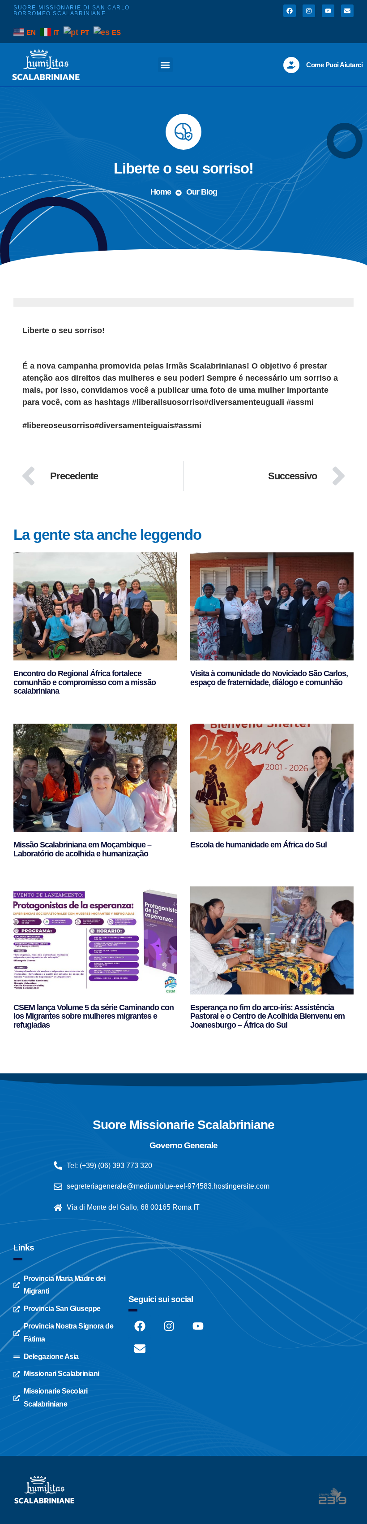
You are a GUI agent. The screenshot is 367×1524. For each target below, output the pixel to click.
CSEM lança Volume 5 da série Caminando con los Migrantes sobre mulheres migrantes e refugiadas (93, 1016)
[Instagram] (309, 10)
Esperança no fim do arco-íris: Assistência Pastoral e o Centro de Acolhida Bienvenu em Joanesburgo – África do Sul (267, 1016)
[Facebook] (289, 10)
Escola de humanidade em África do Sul (258, 844)
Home (160, 191)
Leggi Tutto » (32, 702)
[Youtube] (328, 10)
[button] (165, 64)
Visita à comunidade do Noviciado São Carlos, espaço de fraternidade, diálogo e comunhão (269, 678)
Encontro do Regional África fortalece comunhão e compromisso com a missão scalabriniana (84, 682)
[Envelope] (347, 10)
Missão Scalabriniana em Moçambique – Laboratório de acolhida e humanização (82, 849)
